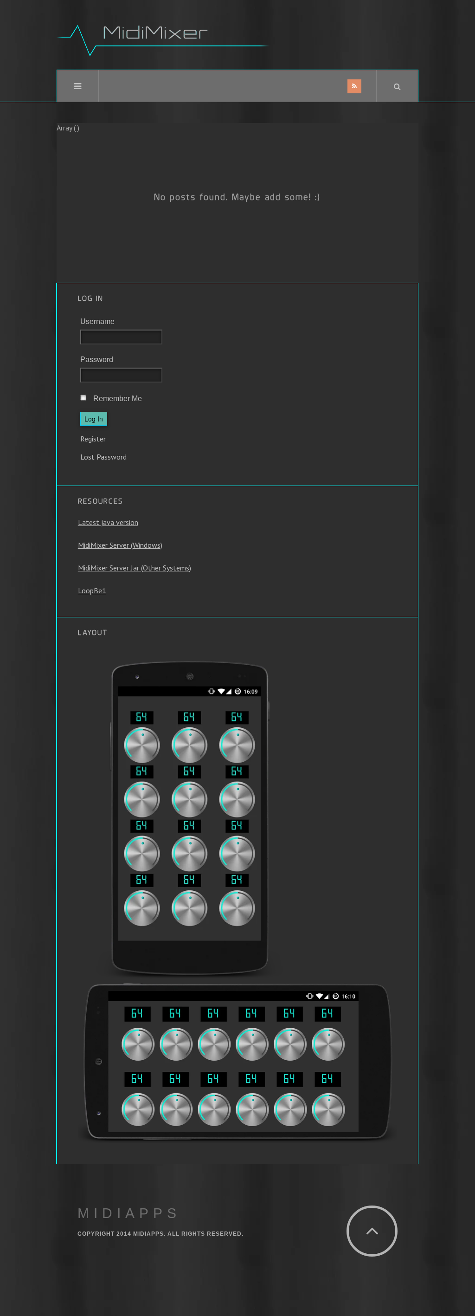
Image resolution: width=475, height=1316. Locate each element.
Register (93, 438)
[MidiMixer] (163, 35)
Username (97, 321)
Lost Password (103, 456)
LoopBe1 (92, 590)
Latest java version (108, 522)
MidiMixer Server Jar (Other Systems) (134, 567)
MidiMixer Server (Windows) (120, 545)
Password (96, 359)
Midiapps (129, 1213)
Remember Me (117, 398)
